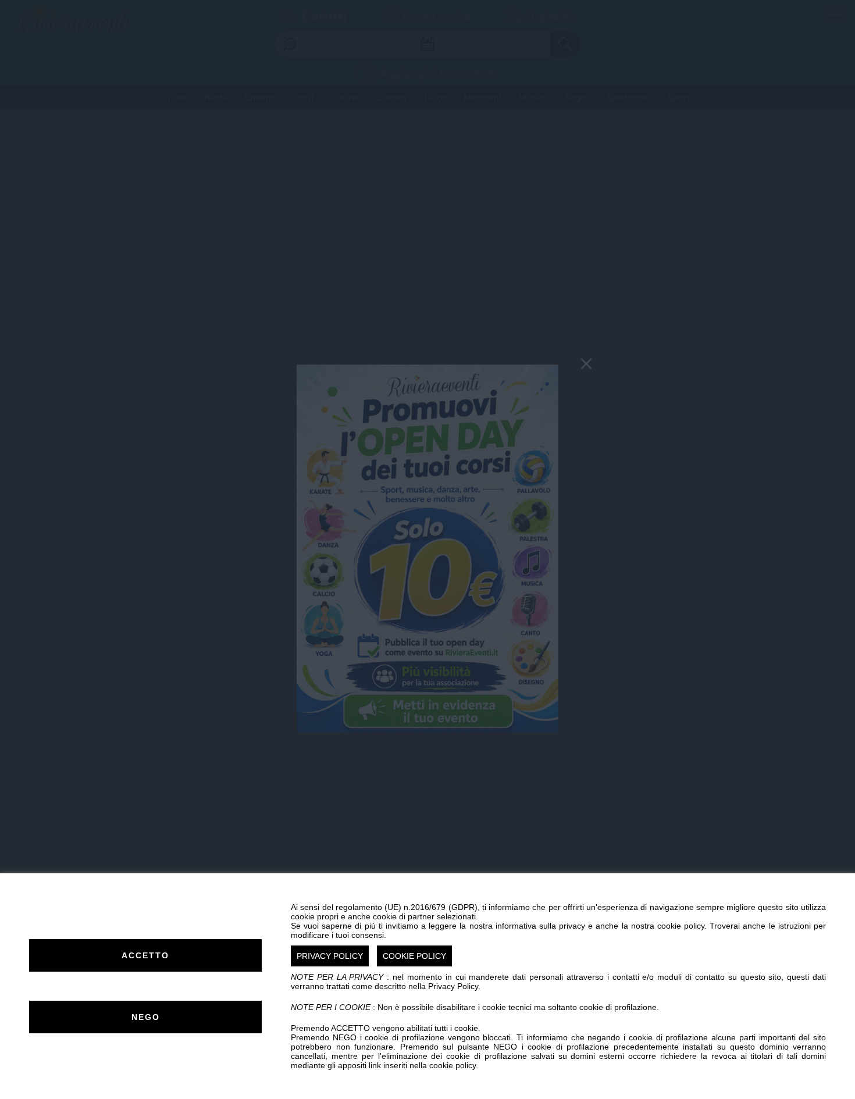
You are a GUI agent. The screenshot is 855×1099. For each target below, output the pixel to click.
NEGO (145, 1017)
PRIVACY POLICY (330, 956)
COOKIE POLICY (414, 956)
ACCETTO (145, 955)
